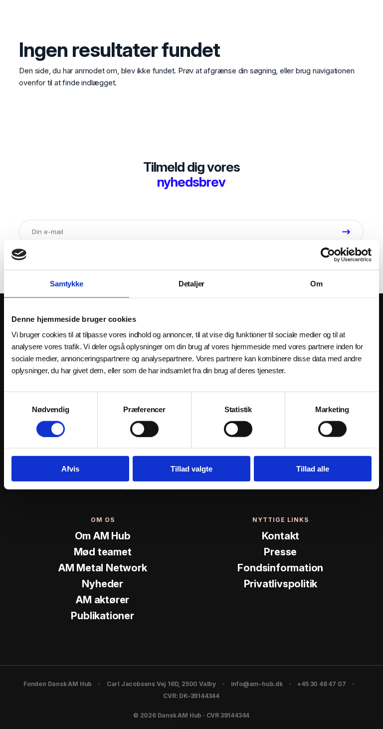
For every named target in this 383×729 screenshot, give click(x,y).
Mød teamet (103, 552)
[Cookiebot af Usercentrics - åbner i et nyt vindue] (328, 254)
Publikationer (102, 616)
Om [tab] (316, 283)
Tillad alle (312, 469)
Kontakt (281, 536)
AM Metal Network (102, 568)
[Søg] (341, 19)
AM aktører (102, 600)
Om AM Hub (103, 536)
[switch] (144, 429)
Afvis (70, 469)
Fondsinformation (280, 568)
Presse (280, 552)
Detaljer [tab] (191, 283)
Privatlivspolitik (281, 584)
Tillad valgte (191, 469)
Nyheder (102, 584)
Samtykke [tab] (66, 283)
